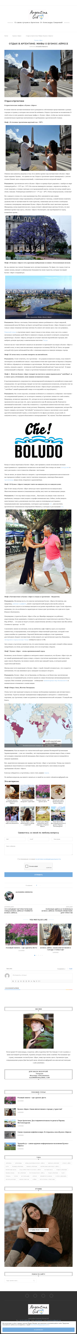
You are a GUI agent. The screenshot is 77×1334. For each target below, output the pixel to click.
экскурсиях (65, 467)
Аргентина (9, 1163)
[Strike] (21, 981)
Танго (63, 1173)
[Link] (34, 981)
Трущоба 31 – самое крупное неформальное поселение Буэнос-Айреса (43, 1145)
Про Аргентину (22, 1173)
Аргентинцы (9, 480)
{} (36, 981)
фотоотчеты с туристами (47, 1179)
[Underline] (18, 981)
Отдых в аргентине (61, 1169)
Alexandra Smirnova (42, 46)
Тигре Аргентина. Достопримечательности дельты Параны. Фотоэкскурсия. (41, 1122)
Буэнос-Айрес (17, 36)
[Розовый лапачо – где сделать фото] (21, 934)
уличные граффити (19, 604)
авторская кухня (11, 1179)
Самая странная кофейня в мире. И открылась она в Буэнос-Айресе (44, 1132)
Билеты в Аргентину (53, 1163)
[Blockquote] (29, 981)
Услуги (16, 1176)
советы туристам (24, 1179)
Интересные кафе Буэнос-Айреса (49, 1166)
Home (6, 36)
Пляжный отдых (10, 332)
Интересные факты (11, 1169)
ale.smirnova (38, 1320)
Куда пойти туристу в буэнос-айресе (30, 1169)
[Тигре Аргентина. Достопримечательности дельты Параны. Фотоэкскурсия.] (10, 1123)
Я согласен (38, 1329)
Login (70, 968)
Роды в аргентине (53, 1173)
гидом (46, 773)
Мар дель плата (48, 1169)
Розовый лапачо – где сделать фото (21, 948)
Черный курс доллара (46, 1176)
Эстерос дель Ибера (60, 1176)
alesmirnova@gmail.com (39, 1077)
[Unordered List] (26, 981)
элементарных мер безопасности (55, 680)
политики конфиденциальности (48, 859)
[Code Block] (31, 981)
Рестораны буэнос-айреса (37, 1173)
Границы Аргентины (17, 1166)
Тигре (45, 340)
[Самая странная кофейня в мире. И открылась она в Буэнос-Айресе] (10, 1135)
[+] (39, 981)
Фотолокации (25, 1176)
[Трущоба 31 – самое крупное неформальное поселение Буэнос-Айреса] (10, 1146)
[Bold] (13, 981)
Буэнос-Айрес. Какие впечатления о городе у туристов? (40, 1109)
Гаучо (7, 1166)
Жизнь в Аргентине (31, 1166)
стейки (34, 1179)
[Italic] (15, 981)
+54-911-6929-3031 (24, 1320)
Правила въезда (10, 1173)
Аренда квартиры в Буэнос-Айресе (35, 1163)
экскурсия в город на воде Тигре (16, 640)
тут (50, 504)
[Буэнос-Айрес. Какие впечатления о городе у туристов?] (55, 934)
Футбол (35, 1176)
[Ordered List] (23, 981)
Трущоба (8, 1176)
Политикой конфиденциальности (40, 1325)
